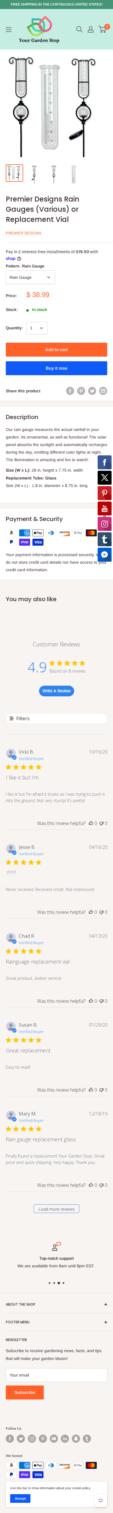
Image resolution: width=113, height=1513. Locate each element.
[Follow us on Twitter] (21, 1439)
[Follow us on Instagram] (32, 1439)
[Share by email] (103, 391)
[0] (102, 29)
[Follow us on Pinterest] (43, 1439)
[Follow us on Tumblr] (87, 1439)
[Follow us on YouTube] (54, 1439)
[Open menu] (9, 29)
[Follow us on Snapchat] (76, 1439)
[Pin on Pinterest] (81, 391)
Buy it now (56, 368)
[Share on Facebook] (70, 391)
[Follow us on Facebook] (10, 1439)
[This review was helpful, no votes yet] (91, 823)
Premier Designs (23, 233)
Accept (20, 1498)
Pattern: (25, 266)
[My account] (91, 29)
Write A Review (57, 690)
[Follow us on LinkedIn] (65, 1439)
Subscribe (24, 1392)
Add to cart (56, 349)
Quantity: (14, 328)
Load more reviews (57, 1209)
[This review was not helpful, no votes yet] (101, 823)
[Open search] (79, 29)
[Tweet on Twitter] (92, 391)
